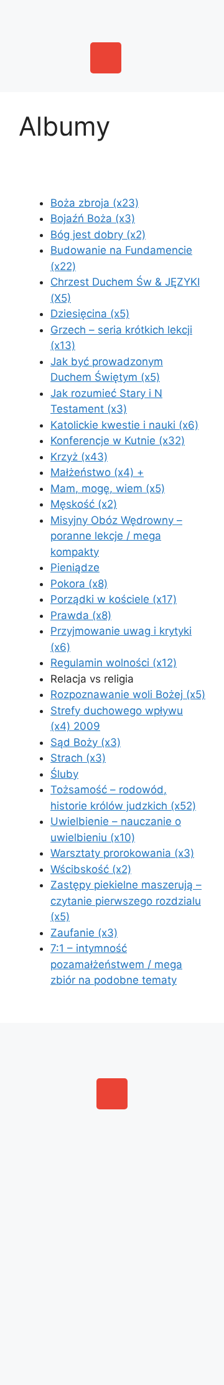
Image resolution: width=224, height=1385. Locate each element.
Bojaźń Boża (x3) (92, 218)
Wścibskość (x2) (90, 869)
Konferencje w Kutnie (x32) (117, 440)
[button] (112, 18)
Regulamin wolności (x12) (113, 662)
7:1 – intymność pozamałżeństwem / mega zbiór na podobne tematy (116, 964)
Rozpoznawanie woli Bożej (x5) (127, 694)
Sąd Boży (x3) (85, 742)
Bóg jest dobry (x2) (98, 234)
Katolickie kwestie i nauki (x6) (124, 425)
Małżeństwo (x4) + (97, 472)
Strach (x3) (78, 758)
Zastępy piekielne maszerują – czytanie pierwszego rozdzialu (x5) (126, 901)
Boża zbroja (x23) (94, 203)
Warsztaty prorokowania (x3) (122, 853)
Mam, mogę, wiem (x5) (107, 488)
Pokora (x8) (79, 583)
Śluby (64, 774)
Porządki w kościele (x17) (113, 599)
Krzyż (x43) (79, 456)
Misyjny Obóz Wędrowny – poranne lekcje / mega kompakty (116, 536)
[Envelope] (105, 57)
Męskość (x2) (83, 504)
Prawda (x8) (80, 615)
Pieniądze (75, 567)
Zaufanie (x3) (84, 932)
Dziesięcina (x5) (89, 313)
